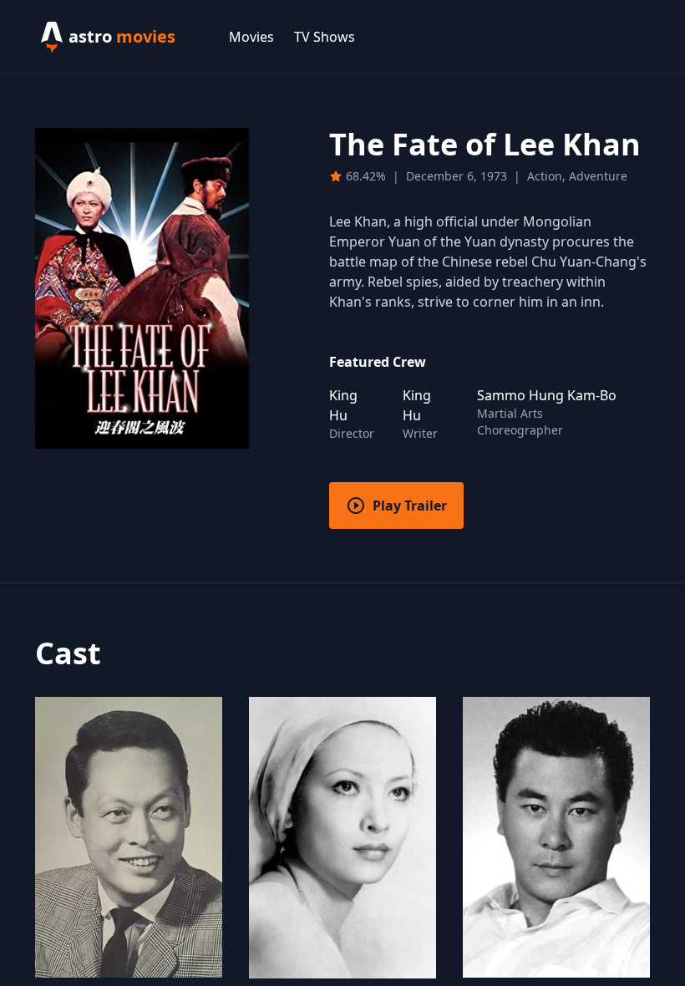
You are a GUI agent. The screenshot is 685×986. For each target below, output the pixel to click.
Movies (251, 37)
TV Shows (324, 37)
